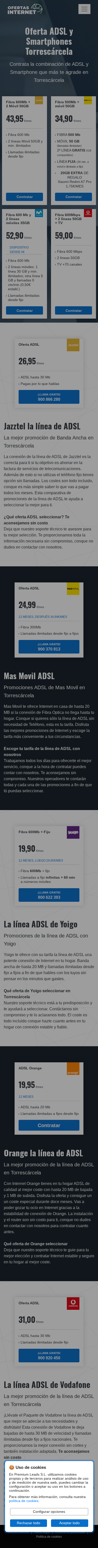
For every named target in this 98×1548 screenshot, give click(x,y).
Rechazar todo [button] (28, 1523)
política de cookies (23, 1501)
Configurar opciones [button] (49, 1512)
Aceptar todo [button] (69, 1523)
